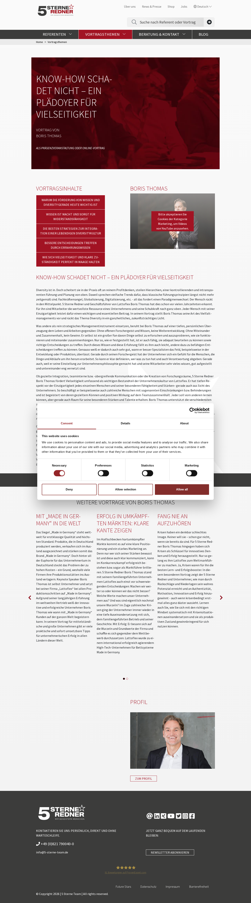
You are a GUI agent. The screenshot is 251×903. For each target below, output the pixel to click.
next (221, 598)
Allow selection (125, 489)
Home (39, 42)
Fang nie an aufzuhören (174, 519)
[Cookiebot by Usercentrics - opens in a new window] (192, 410)
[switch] (103, 473)
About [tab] (184, 423)
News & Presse (151, 6)
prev (29, 598)
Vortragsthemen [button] (102, 34)
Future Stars (123, 886)
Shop (171, 6)
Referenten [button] (55, 34)
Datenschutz (148, 886)
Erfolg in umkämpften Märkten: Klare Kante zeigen (123, 523)
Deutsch (203, 6)
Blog (203, 34)
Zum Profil (143, 778)
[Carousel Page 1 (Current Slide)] (124, 679)
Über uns (130, 6)
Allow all (182, 489)
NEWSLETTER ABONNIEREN (170, 852)
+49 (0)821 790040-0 (57, 843)
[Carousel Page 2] (127, 679)
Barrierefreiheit (199, 886)
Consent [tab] (67, 423)
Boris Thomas (48, 135)
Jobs (184, 6)
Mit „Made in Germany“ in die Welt (58, 519)
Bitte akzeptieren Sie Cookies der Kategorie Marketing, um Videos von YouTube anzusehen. (172, 221)
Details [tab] (125, 423)
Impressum (173, 886)
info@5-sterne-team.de (52, 852)
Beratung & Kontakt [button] (159, 34)
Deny (69, 489)
